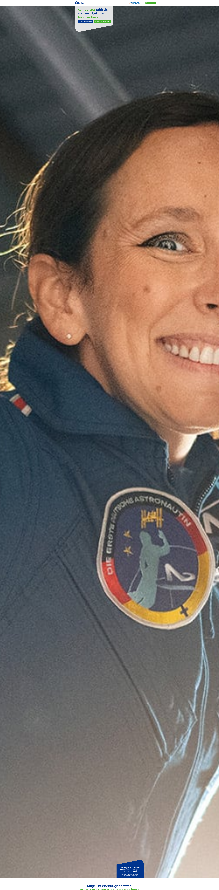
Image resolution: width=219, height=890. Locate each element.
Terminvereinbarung (150, 2)
